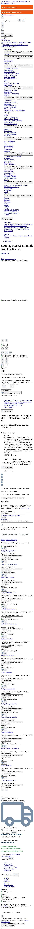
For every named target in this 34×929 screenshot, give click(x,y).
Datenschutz (7, 864)
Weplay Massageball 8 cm (8, 780)
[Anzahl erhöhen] (12, 386)
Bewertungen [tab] (8, 407)
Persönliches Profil (12, 42)
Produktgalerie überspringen (9, 540)
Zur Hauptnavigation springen (15, 2)
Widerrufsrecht (8, 865)
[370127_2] (14, 260)
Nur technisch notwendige (8, 923)
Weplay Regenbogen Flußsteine (10, 748)
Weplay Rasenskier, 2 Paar (8, 592)
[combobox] (9, 21)
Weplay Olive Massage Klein (9, 564)
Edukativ (12, 224)
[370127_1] (14, 300)
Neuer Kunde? (25, 508)
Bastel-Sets (25, 236)
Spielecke (15, 229)
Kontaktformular (15, 854)
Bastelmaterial (8, 236)
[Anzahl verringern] (4, 386)
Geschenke (7, 227)
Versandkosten (5, 906)
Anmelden (4, 39)
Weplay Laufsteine (6, 765)
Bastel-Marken (17, 236)
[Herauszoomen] (2, 352)
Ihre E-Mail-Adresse (7, 511)
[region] (17, 313)
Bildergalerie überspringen (8, 259)
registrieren (7, 40)
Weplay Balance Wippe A (8, 655)
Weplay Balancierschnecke (8, 609)
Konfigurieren (20, 923)
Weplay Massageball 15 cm (8, 704)
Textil (11, 231)
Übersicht (4, 42)
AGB (6, 862)
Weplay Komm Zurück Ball (9, 717)
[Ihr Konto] (2, 32)
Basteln (6, 224)
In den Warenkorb (6, 390)
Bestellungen (27, 42)
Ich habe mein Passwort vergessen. (11, 515)
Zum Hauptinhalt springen (8, 1)
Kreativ (6, 883)
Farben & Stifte (9, 226)
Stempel (6, 231)
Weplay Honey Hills (6, 639)
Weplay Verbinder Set (7, 732)
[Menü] (2, 17)
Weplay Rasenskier (6, 672)
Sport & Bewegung (23, 229)
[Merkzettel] (2, 29)
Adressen (20, 42)
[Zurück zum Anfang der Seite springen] (2, 916)
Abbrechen (4, 519)
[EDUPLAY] (17, 253)
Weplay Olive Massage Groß (9, 624)
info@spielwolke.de (7, 843)
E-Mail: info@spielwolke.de (8, 7)
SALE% (6, 878)
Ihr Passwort (5, 513)
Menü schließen (8, 35)
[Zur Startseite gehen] (7, 15)
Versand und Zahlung (10, 867)
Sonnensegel (8, 229)
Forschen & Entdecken (20, 226)
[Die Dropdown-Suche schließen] (23, 20)
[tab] (18, 403)
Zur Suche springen (22, 1)
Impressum (7, 870)
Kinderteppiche (15, 227)
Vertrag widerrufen (6, 856)
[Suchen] (19, 20)
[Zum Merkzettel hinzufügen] (4, 548)
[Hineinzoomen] (10, 352)
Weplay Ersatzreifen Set (7, 689)
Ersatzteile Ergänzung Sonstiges (24, 224)
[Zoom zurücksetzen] (6, 352)
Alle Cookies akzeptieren (8, 925)
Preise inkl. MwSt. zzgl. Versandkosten (11, 374)
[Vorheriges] (2, 340)
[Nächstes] (6, 340)
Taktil (6, 880)
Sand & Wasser (24, 227)
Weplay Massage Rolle (7, 577)
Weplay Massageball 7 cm (8, 551)
